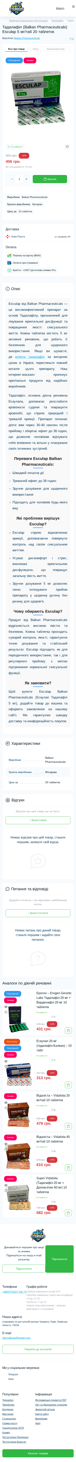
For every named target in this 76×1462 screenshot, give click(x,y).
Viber (11, 1379)
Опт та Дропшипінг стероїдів (51, 1404)
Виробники (41, 1418)
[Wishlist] (5, 1012)
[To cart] (68, 1030)
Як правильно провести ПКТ (50, 1400)
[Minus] (12, 179)
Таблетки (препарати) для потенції (28, 20)
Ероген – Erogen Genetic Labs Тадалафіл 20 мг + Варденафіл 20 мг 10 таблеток (54, 1000)
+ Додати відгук (38, 820)
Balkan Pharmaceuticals (27, 38)
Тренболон (8, 1404)
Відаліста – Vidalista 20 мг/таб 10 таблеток (53, 1098)
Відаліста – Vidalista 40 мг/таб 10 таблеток (53, 1139)
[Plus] (26, 179)
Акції (37, 1423)
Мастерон (7, 1414)
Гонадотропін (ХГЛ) (13, 1428)
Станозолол (9, 1418)
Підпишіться (59, 1259)
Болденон (7, 1409)
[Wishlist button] (67, 147)
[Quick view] (5, 1006)
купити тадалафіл (30, 357)
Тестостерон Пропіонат (15, 1437)
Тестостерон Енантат (14, 1442)
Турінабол (7, 1400)
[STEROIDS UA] (38, 1235)
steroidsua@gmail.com (16, 1337)
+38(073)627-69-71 (14, 1291)
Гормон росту (9, 1423)
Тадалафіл (57, 20)
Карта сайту (42, 1414)
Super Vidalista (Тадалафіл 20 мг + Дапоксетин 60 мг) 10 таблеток (51, 1185)
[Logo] (16, 8)
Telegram (13, 1374)
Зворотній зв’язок (45, 1409)
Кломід (6, 1432)
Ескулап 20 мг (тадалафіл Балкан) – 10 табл (54, 1045)
